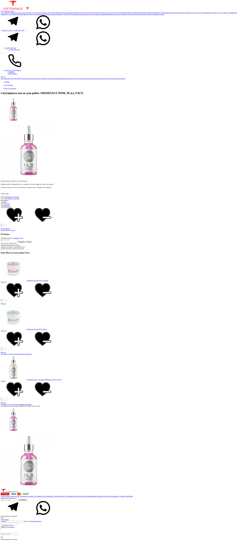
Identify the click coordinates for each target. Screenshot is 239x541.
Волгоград (47, 78)
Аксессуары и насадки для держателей (113, 13)
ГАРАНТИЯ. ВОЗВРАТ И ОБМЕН (31, 496)
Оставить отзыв (18, 238)
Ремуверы (20, 14)
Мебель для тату (28, 14)
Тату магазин (5, 11)
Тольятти (24, 78)
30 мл (8, 203)
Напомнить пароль (35, 521)
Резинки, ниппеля (131, 13)
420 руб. (3, 403)
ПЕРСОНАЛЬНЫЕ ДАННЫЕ (115, 496)
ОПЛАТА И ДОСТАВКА (12, 70)
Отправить (22, 242)
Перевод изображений (162, 13)
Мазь (5, 202)
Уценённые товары (158, 14)
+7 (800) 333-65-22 (6, 30)
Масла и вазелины (184, 13)
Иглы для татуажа (87, 13)
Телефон (4, 521)
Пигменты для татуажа (47, 13)
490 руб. (3, 303)
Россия (7, 205)
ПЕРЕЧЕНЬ (129, 496)
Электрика (28, 13)
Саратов (34, 78)
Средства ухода (196, 13)
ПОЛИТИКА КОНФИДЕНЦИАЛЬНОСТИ (91, 496)
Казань (8, 78)
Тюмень (29, 78)
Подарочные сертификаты (99, 14)
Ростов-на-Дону (76, 78)
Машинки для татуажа (17, 13)
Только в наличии (13, 198)
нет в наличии (5, 228)
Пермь (58, 78)
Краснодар (40, 78)
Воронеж (53, 78)
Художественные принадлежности (80, 14)
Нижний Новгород (102, 78)
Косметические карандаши (146, 13)
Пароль (32, 521)
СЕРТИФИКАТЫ (70, 496)
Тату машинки (5, 13)
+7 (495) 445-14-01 (18, 30)
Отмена (29, 242)
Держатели (97, 13)
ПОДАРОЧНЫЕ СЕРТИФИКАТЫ (53, 496)
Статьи (12, 11)
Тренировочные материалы (42, 14)
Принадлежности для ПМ (60, 14)
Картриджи (77, 13)
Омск (87, 78)
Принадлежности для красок (64, 13)
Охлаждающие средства (208, 13)
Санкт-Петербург (15, 78)
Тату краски (36, 13)
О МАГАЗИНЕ (5, 496)
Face (7, 200)
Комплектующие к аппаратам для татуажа (121, 14)
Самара (83, 78)
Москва (3, 78)
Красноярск (64, 78)
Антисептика (174, 13)
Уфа (69, 78)
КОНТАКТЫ (12, 74)
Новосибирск (121, 78)
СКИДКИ (11, 72)
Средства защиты (222, 13)
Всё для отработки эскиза (143, 14)
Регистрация (5, 519)
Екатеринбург (112, 78)
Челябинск (92, 78)
